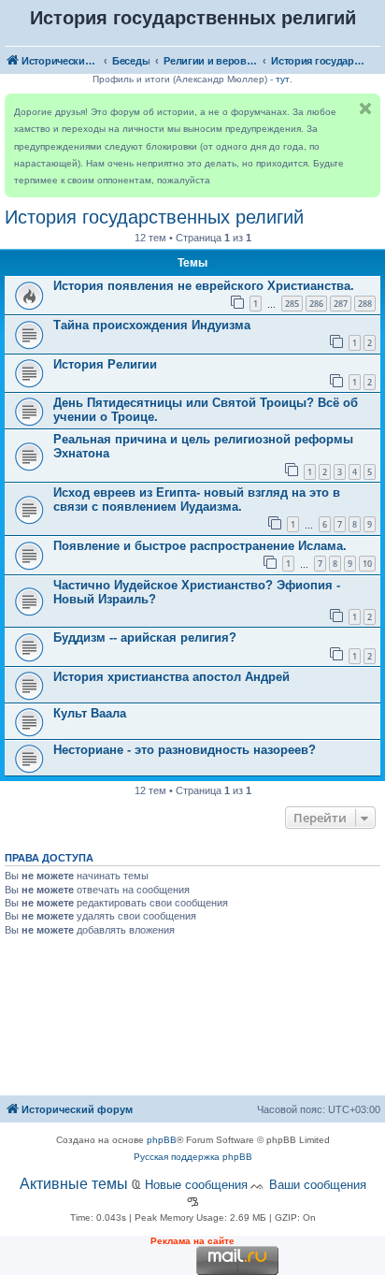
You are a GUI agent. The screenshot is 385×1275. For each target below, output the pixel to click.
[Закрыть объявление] (365, 108)
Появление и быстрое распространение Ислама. (200, 546)
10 (367, 564)
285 (292, 303)
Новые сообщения (196, 1185)
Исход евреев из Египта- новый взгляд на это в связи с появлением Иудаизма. (196, 499)
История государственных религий (154, 217)
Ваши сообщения (317, 1185)
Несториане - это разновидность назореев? (184, 750)
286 (316, 303)
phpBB (162, 1140)
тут (283, 79)
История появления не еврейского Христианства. (203, 286)
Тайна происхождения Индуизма (151, 325)
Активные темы (74, 1184)
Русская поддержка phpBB (193, 1157)
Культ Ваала (89, 713)
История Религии (105, 364)
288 (365, 303)
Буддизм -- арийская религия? (144, 637)
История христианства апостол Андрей (171, 677)
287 (341, 303)
